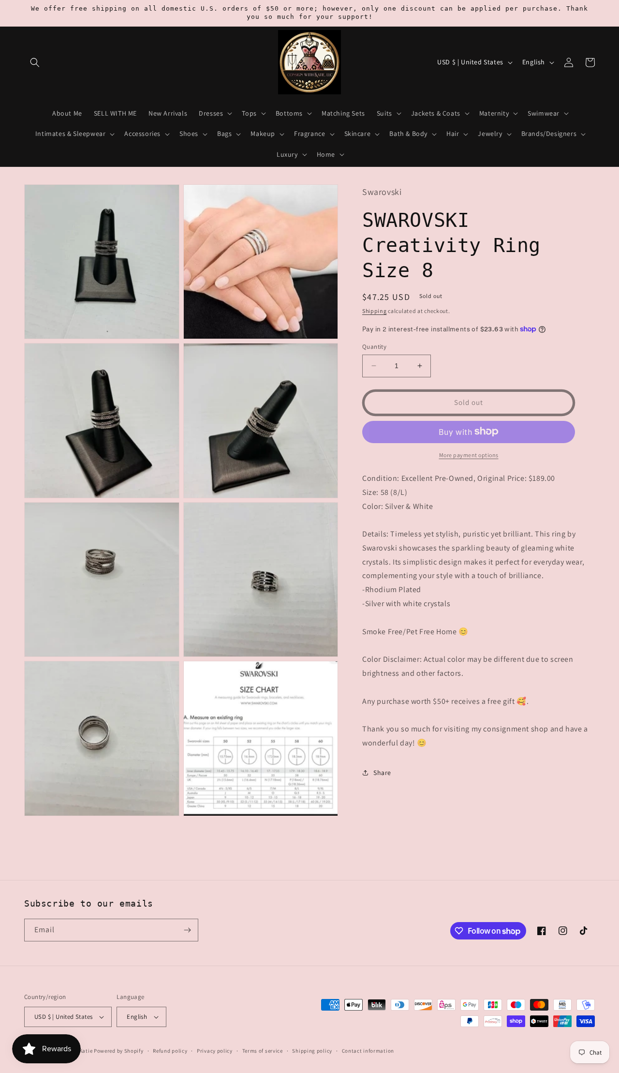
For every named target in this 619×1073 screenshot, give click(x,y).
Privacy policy (215, 1050)
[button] (34, 62)
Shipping (374, 310)
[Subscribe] (187, 930)
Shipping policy (312, 1050)
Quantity (374, 347)
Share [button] (382, 772)
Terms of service (262, 1050)
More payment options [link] (469, 454)
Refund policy (170, 1050)
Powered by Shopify (119, 1050)
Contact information (368, 1050)
